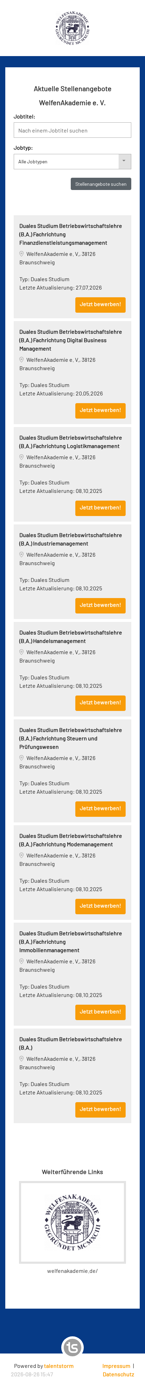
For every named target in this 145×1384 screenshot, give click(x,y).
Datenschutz (118, 1374)
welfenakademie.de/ (72, 1270)
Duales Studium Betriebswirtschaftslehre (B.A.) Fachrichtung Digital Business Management (70, 340)
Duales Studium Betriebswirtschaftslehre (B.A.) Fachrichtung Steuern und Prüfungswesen (70, 738)
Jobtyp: (23, 147)
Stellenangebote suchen (101, 184)
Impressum (116, 1365)
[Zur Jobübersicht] (72, 27)
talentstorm (59, 1365)
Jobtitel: (24, 116)
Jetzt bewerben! (100, 303)
